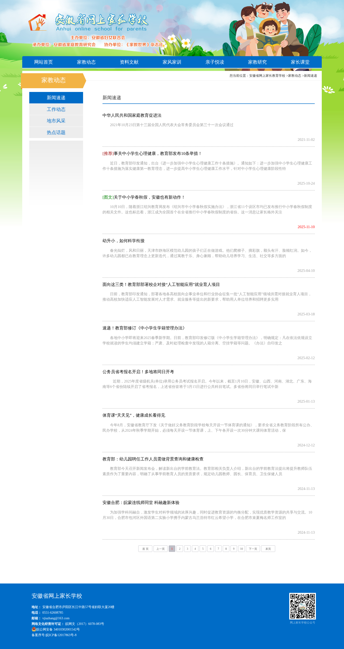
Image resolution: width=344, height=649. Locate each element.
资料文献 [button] (129, 62)
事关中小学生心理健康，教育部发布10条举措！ (152, 153)
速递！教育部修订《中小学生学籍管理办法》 (144, 328)
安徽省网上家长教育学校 (267, 75)
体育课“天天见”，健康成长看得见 (133, 415)
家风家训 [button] (172, 62)
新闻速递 (310, 75)
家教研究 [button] (257, 62)
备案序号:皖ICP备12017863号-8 (54, 635)
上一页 (160, 549)
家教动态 (294, 75)
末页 (268, 549)
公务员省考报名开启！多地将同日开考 (138, 371)
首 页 (145, 549)
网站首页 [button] (43, 62)
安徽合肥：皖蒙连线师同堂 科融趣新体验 (140, 502)
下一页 (253, 549)
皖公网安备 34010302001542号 (58, 629)
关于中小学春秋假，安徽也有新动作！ (143, 197)
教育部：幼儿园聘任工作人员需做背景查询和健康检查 (153, 459)
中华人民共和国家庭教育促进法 (131, 115)
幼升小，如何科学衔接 (123, 240)
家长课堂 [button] (300, 62)
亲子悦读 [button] (214, 62)
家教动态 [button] (86, 62)
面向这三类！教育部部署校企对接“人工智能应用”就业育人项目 (161, 284)
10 (241, 549)
